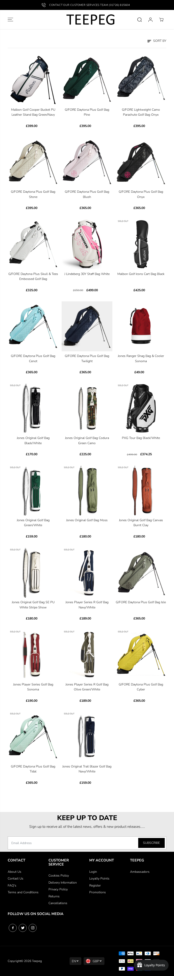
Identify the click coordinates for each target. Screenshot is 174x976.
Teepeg (37, 961)
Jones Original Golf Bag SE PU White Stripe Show (33, 604)
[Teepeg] (87, 19)
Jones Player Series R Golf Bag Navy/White (87, 604)
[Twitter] (23, 928)
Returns (54, 896)
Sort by (159, 41)
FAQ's (12, 885)
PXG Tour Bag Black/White (141, 438)
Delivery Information (62, 882)
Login (93, 872)
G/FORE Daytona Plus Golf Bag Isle (141, 602)
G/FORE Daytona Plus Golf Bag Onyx (141, 194)
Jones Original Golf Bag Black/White (33, 440)
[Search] (140, 20)
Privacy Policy (58, 889)
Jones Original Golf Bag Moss (87, 520)
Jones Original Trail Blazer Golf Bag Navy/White (86, 769)
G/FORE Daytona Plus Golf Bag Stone (33, 194)
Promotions (97, 892)
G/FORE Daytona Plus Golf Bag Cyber (141, 687)
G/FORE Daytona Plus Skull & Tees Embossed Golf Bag (33, 276)
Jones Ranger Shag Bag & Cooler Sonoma (141, 358)
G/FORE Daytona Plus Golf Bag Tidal (33, 769)
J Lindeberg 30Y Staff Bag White (87, 274)
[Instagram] (33, 928)
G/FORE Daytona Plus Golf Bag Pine (87, 112)
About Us (14, 872)
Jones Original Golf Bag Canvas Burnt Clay (141, 522)
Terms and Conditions (23, 892)
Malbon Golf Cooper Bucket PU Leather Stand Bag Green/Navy (33, 112)
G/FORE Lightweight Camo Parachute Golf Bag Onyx (141, 112)
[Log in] (150, 20)
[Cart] (161, 20)
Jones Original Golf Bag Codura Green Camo (87, 440)
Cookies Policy (58, 875)
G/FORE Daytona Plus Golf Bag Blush (87, 194)
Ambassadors (140, 872)
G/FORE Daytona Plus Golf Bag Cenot (33, 358)
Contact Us (15, 878)
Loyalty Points (99, 878)
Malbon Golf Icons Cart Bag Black (140, 274)
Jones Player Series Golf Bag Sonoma (33, 687)
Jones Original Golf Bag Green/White (33, 522)
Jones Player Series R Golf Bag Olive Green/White (87, 687)
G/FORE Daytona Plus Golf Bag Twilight (87, 358)
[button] (10, 19)
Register (95, 885)
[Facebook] (13, 928)
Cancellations (57, 903)
